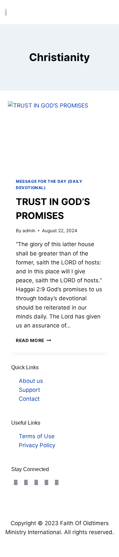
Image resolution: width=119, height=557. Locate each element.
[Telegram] (46, 482)
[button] (108, 12)
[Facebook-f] (15, 482)
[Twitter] (36, 482)
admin (28, 230)
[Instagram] (25, 482)
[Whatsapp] (56, 482)
